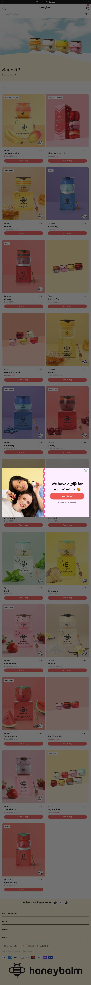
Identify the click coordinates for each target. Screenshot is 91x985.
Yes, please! (67, 496)
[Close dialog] (86, 471)
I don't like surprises (67, 502)
